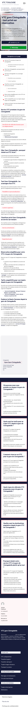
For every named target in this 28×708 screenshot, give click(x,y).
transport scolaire (6, 235)
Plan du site (5, 701)
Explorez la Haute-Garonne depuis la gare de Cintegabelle (15, 104)
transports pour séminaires (10, 247)
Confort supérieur (12, 81)
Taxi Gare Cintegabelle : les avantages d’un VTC (14, 74)
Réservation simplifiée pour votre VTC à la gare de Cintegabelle (15, 95)
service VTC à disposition (17, 201)
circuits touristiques (8, 307)
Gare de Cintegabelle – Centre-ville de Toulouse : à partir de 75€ (13, 295)
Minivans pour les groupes (11, 137)
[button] (25, 3)
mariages (4, 275)
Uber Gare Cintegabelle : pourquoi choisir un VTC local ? (15, 70)
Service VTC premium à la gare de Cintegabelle (13, 61)
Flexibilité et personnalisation (14, 78)
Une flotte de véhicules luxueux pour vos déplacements (16, 65)
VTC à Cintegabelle (11, 634)
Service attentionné (12, 88)
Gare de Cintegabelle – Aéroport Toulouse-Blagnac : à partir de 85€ (15, 292)
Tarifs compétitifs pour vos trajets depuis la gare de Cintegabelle (15, 99)
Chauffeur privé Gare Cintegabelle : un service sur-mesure (14, 84)
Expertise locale (11, 91)
